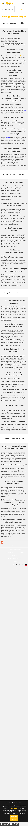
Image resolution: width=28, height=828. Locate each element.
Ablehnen (14, 819)
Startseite (7, 137)
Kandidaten (4, 9)
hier (21, 55)
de (21, 9)
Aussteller (11, 9)
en (25, 9)
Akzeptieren (14, 816)
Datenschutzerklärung (13, 808)
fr (16, 9)
